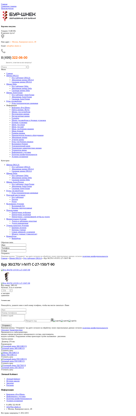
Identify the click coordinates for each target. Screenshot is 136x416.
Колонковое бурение (20, 144)
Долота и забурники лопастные (24, 221)
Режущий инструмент (15, 195)
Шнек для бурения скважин (23, 129)
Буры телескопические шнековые (25, 193)
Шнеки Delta (11, 173)
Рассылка (10, 385)
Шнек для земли (18, 125)
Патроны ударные (19, 230)
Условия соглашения (20, 157)
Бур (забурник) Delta (20, 176)
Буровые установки (19, 123)
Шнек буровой (17, 131)
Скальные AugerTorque (21, 188)
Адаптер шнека (18, 140)
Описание (5, 330)
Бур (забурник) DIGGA (21, 167)
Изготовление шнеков (20, 114)
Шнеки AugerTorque (15, 182)
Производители (7, 8)
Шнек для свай (18, 127)
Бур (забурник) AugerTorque (23, 184)
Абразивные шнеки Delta (22, 178)
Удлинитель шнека (19, 150)
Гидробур (15, 118)
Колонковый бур (18, 206)
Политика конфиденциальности (24, 155)
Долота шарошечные (20, 223)
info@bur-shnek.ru (13, 407)
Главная (4, 4)
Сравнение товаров (8, 6)
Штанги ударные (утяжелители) (24, 234)
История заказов (13, 381)
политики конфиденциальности (95, 256)
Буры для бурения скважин (22, 142)
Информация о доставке (21, 152)
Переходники (12, 210)
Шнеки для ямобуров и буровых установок (29, 120)
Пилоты (15, 199)
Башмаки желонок (19, 228)
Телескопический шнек (21, 146)
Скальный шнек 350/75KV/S (12, 368)
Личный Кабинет (13, 379)
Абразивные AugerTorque (22, 186)
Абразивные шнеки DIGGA (23, 169)
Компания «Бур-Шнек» (21, 108)
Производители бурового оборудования (27, 135)
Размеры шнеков (18, 133)
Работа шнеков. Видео (20, 110)
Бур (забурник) (18, 197)
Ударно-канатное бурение (17, 225)
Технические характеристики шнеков (27, 148)
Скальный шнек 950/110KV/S (13, 361)
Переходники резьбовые (21, 215)
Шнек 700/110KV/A (9, 355)
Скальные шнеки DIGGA (22, 171)
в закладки (5, 293)
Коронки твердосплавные (22, 208)
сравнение (5, 295)
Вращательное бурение (16, 219)
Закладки (10, 383)
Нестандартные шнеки (21, 116)
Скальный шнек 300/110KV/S (13, 348)
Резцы (14, 202)
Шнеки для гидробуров (21, 112)
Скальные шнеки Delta (21, 180)
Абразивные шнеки (19, 137)
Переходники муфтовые (21, 212)
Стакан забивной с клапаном (23, 232)
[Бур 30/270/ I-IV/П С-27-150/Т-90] (15, 270)
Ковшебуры (11, 236)
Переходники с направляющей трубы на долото (31, 217)
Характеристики (16, 330)
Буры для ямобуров (14, 191)
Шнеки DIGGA (12, 165)
